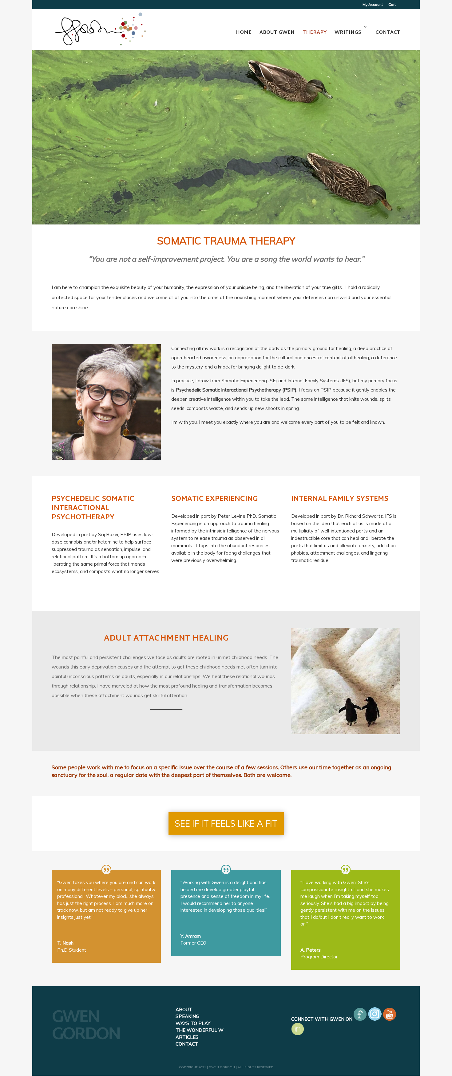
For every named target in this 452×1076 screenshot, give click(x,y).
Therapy (315, 32)
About (184, 1009)
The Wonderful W (200, 1030)
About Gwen (277, 32)
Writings (348, 32)
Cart (392, 5)
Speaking (187, 1016)
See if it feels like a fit (226, 823)
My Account (373, 5)
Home (244, 32)
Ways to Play (193, 1023)
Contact (387, 32)
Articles (187, 1037)
